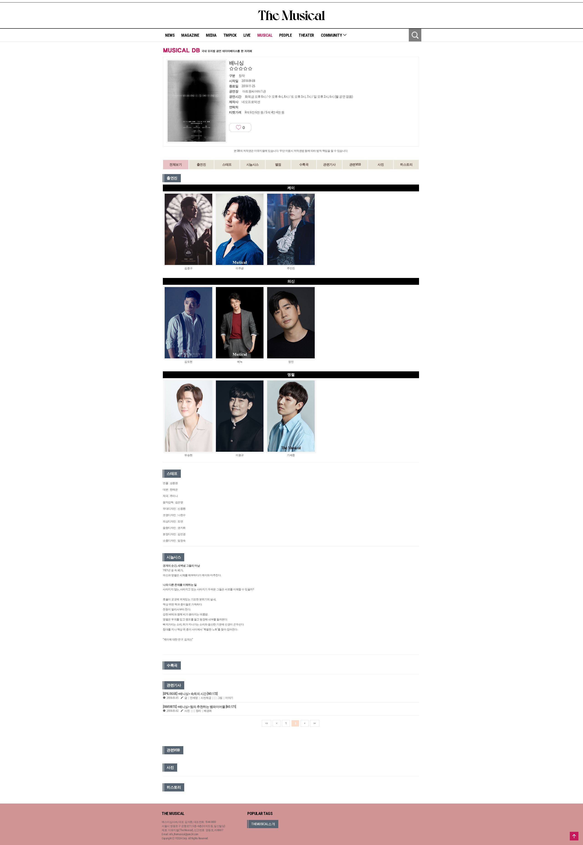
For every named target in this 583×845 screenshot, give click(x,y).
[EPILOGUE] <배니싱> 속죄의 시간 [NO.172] (190, 694)
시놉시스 (252, 164)
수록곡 (304, 164)
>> (314, 723)
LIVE (247, 35)
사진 (381, 164)
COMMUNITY (332, 35)
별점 (278, 164)
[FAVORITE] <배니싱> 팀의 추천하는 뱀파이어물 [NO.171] (199, 707)
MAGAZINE (190, 35)
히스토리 (406, 164)
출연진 (201, 164)
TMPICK (230, 35)
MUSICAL (265, 35)
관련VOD (355, 164)
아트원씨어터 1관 (254, 91)
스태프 (227, 164)
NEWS (169, 35)
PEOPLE (285, 35)
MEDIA (211, 35)
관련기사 (329, 164)
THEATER (306, 35)
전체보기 (175, 164)
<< (266, 723)
